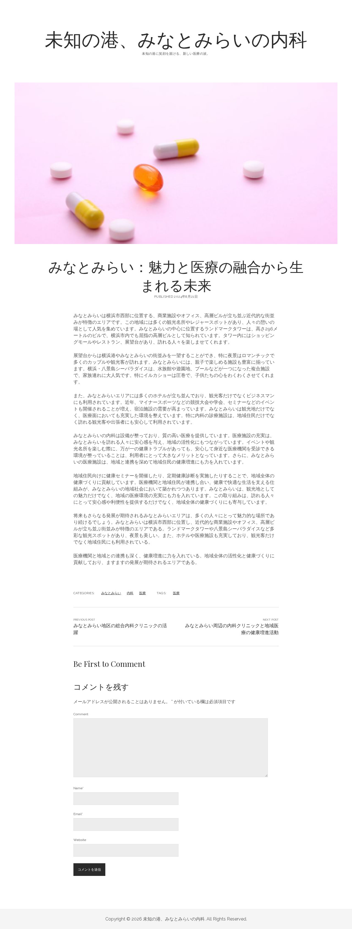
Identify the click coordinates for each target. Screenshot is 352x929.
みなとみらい (111, 593)
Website (79, 840)
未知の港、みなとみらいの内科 (176, 38)
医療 (142, 593)
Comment (80, 714)
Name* (78, 788)
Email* (78, 814)
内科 (130, 593)
